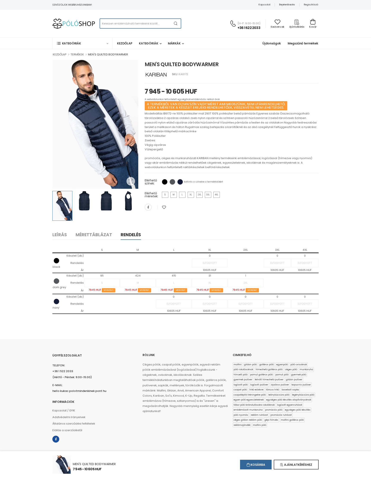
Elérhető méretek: (151, 194)
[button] (82, 43)
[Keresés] (175, 23)
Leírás (59, 235)
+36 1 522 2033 (248, 27)
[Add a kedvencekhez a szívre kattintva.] (164, 207)
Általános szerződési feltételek (73, 424)
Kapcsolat (264, 4)
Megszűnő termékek (303, 43)
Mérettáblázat (94, 235)
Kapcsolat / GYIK (63, 410)
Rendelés (131, 235)
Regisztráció (311, 4)
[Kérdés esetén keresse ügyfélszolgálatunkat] (233, 23)
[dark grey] (172, 182)
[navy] (180, 182)
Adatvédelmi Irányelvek (68, 417)
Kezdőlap (124, 43)
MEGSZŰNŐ (108, 290)
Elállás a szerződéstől (67, 430)
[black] (164, 182)
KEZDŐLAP (60, 54)
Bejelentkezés (287, 4)
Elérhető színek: (151, 182)
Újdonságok (271, 43)
